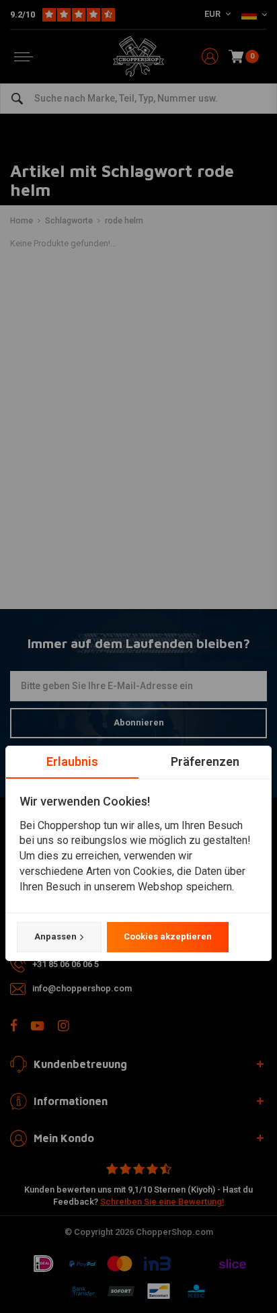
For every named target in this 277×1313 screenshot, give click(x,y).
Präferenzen (205, 761)
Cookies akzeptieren (168, 936)
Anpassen (55, 936)
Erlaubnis (72, 761)
